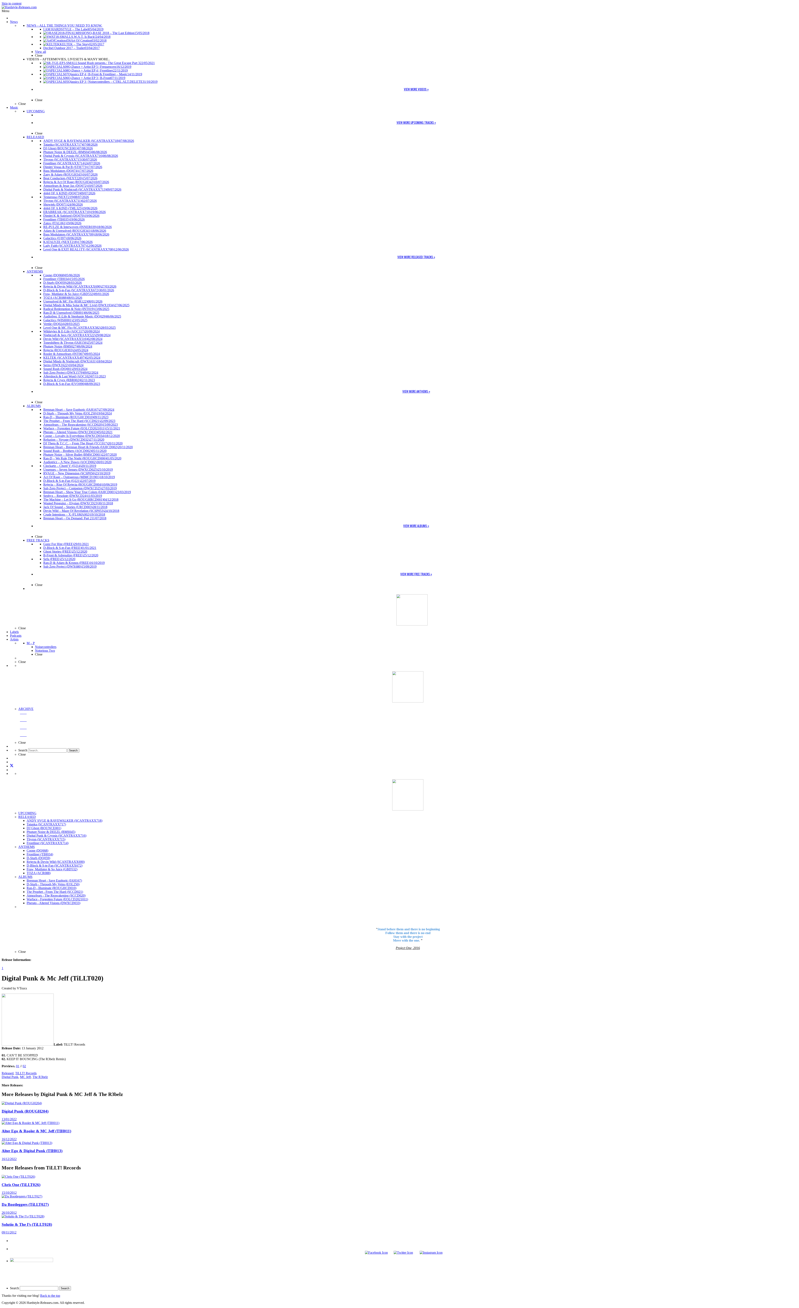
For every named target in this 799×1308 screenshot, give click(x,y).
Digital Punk (10, 1077)
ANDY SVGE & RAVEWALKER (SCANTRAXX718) (64, 820)
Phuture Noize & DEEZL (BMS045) (51, 832)
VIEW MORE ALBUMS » (416, 525)
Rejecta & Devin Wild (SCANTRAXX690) (56, 862)
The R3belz (40, 1077)
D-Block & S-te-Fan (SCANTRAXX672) (54, 865)
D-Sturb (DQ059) (38, 858)
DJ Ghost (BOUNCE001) (44, 828)
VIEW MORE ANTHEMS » (416, 391)
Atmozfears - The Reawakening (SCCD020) (56, 895)
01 (17, 1066)
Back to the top (50, 1295)
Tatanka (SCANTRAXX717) (46, 824)
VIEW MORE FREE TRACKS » (416, 574)
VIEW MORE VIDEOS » (416, 89)
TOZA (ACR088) (39, 873)
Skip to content (11, 3)
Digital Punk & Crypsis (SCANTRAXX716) (56, 835)
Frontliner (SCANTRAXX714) (47, 843)
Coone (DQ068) (37, 850)
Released (8, 1073)
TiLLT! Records (26, 1073)
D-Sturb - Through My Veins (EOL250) (53, 884)
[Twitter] (11, 766)
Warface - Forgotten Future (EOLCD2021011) (57, 899)
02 (24, 1066)
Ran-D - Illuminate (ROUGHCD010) (51, 888)
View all (40, 51)
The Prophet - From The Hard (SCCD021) (55, 892)
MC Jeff (25, 1077)
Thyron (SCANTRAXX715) (46, 839)
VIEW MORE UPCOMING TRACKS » (416, 122)
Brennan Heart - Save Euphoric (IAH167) (54, 880)
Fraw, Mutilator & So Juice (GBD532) (52, 869)
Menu (5, 11)
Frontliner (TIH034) (40, 854)
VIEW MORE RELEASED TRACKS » (416, 256)
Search (14, 1288)
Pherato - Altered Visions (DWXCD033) (53, 903)
